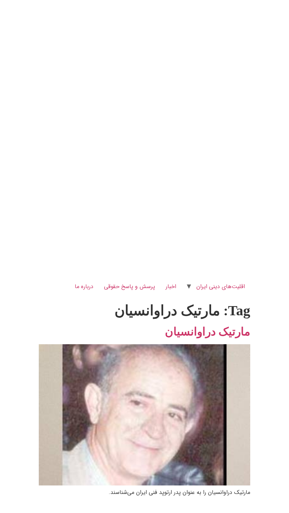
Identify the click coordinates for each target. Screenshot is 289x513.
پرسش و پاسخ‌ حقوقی (129, 286)
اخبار (171, 286)
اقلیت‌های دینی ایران (220, 286)
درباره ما (84, 286)
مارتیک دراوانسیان (207, 331)
